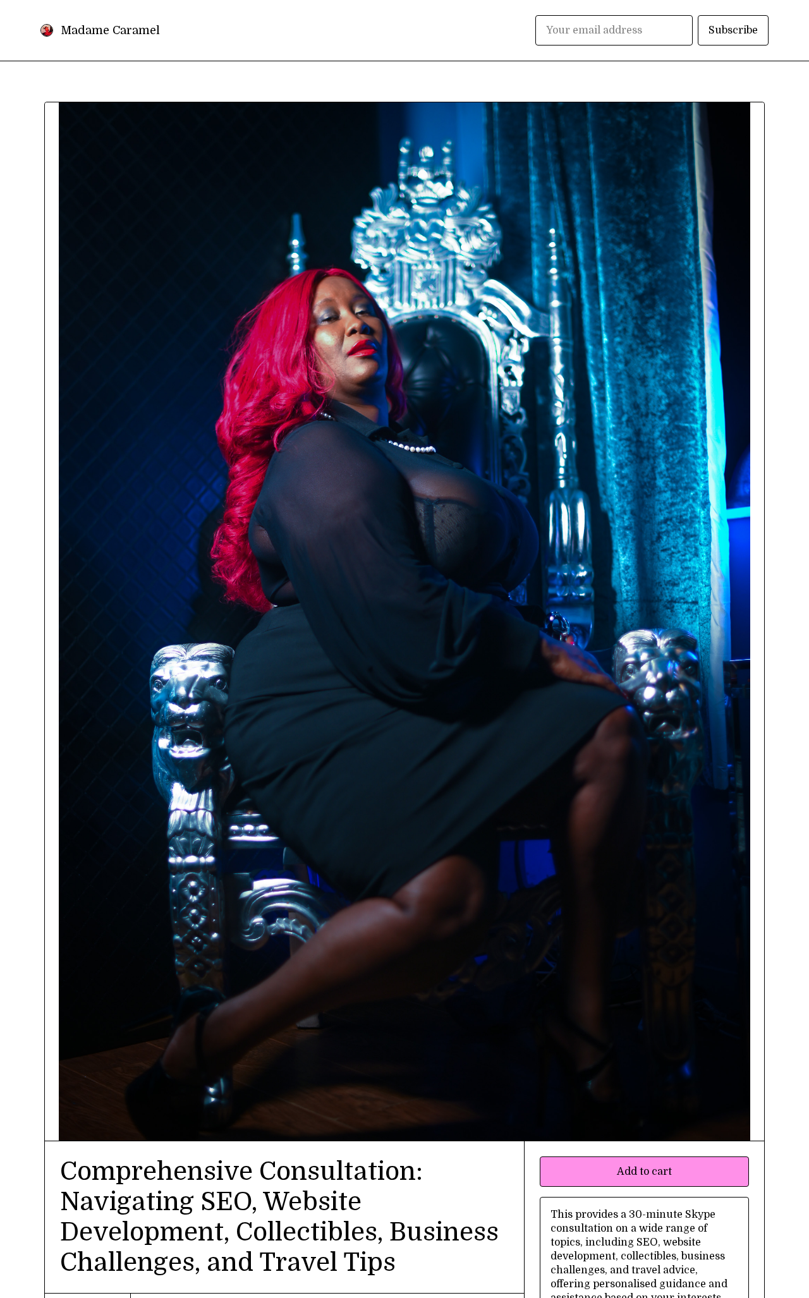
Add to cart (644, 1171)
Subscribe (733, 30)
